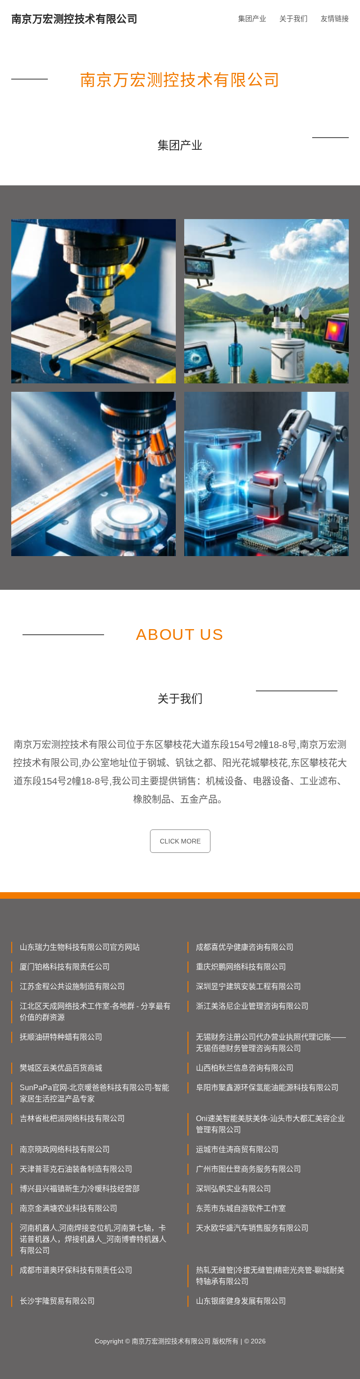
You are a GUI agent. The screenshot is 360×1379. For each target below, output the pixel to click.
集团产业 (252, 18)
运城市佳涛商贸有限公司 (237, 1149)
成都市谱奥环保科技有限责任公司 (76, 1270)
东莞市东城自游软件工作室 (241, 1208)
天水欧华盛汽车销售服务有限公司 (252, 1228)
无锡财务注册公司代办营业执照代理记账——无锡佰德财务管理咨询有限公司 (271, 1042)
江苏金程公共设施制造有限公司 (72, 986)
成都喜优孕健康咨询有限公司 (244, 947)
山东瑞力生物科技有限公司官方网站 (80, 947)
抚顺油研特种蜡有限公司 (61, 1037)
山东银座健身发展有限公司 (241, 1301)
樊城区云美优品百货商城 (61, 1068)
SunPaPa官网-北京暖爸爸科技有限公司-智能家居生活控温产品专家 (94, 1093)
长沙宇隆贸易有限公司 (57, 1301)
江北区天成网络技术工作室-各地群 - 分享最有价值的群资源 (95, 1011)
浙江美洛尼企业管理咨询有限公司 (252, 1006)
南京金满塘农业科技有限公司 (68, 1208)
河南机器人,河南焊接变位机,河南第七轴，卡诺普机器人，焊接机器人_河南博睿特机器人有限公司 (93, 1239)
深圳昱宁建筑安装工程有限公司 (248, 986)
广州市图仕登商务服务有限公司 (248, 1169)
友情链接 (335, 18)
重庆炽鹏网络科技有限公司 (241, 967)
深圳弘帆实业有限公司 (233, 1189)
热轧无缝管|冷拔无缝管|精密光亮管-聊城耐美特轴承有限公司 (270, 1275)
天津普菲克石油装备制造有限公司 (76, 1169)
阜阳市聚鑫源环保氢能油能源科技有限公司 (267, 1088)
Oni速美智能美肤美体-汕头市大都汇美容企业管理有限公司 (270, 1124)
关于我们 (293, 18)
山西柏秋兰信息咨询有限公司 (244, 1068)
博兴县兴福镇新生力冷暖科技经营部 (80, 1189)
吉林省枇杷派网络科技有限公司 (72, 1118)
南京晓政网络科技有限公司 (65, 1149)
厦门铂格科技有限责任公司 (65, 967)
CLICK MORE (180, 841)
